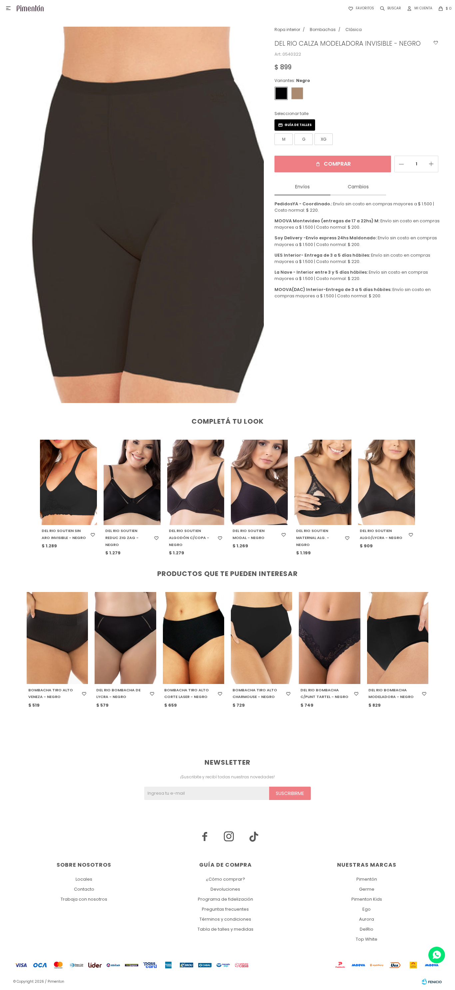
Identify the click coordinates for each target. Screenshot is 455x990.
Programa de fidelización (225, 899)
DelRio (366, 929)
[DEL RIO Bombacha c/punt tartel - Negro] (329, 638)
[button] (389, 8)
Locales (84, 879)
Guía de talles (298, 125)
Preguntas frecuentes (225, 909)
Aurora (366, 919)
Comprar (337, 164)
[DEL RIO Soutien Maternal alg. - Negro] (322, 482)
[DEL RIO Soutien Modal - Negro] (259, 482)
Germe (366, 889)
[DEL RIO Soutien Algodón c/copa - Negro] (195, 482)
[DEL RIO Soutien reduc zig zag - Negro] (132, 482)
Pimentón (366, 879)
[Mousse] (297, 93)
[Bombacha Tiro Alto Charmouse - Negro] (261, 638)
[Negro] (281, 93)
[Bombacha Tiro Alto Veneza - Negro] (57, 638)
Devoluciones (225, 889)
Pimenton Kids (366, 899)
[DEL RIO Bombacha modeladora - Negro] (397, 638)
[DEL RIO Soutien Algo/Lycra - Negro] (386, 482)
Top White (366, 939)
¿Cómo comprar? (225, 879)
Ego (366, 909)
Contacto (84, 889)
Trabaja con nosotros (84, 899)
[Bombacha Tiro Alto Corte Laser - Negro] (193, 638)
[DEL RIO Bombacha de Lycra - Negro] (125, 638)
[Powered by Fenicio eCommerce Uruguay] (432, 982)
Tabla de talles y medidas (225, 929)
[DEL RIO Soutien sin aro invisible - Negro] (68, 482)
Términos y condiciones (225, 919)
